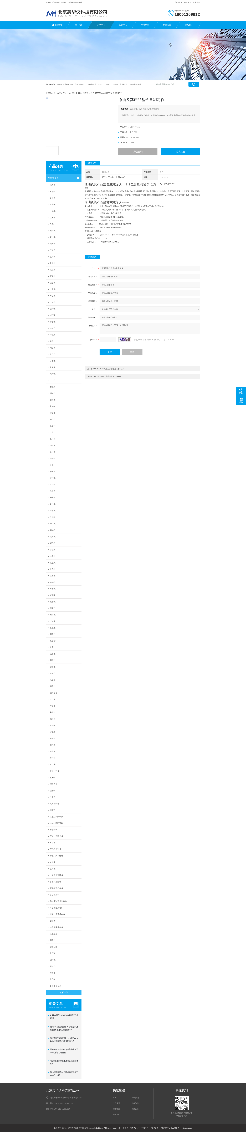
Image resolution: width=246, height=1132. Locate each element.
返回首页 (178, 2)
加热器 (52, 582)
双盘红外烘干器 (56, 816)
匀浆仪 (52, 296)
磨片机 (52, 237)
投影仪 (52, 797)
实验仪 (52, 667)
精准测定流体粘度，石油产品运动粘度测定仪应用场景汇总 (64, 1039)
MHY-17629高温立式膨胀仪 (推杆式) (109, 369)
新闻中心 (123, 25)
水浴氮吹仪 (54, 895)
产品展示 (116, 1103)
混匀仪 (52, 738)
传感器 (52, 335)
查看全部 (64, 992)
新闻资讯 (135, 1103)
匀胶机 (52, 589)
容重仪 (52, 810)
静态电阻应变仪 (56, 927)
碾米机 (52, 602)
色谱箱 (52, 680)
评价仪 (52, 706)
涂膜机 (52, 510)
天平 (52, 465)
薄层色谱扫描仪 (56, 888)
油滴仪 (52, 419)
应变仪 (52, 576)
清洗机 (52, 725)
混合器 (52, 439)
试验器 (52, 719)
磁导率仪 (53, 693)
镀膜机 (52, 595)
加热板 (52, 400)
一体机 (52, 211)
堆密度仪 (53, 830)
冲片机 (52, 523)
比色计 (52, 432)
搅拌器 (52, 569)
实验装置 (53, 947)
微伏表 (52, 764)
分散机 (52, 367)
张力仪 (52, 497)
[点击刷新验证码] (124, 339)
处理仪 (52, 628)
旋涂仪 (52, 328)
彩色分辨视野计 (56, 856)
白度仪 (52, 361)
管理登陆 (154, 1128)
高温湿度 (53, 934)
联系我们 (196, 2)
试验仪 (52, 654)
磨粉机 (52, 504)
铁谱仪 (52, 413)
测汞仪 (52, 634)
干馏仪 (52, 322)
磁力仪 (52, 243)
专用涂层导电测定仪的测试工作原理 (64, 1017)
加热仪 (52, 745)
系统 (52, 224)
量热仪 (52, 191)
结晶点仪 (53, 784)
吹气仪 (52, 380)
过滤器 (52, 302)
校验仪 (52, 673)
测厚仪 (52, 660)
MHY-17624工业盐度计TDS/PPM (107, 376)
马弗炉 (52, 204)
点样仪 (52, 256)
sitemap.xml (187, 1128)
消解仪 (52, 393)
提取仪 (52, 198)
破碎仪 (52, 869)
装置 (52, 341)
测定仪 (85, 93)
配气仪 (52, 543)
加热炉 (52, 921)
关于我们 (79, 25)
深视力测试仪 (55, 849)
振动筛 (52, 641)
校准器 (52, 471)
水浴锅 (52, 289)
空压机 (52, 953)
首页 (59, 93)
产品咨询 (138, 151)
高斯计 (52, 426)
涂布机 (52, 615)
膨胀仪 (52, 452)
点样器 (52, 758)
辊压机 (52, 536)
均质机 (52, 445)
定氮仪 (52, 732)
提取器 (52, 270)
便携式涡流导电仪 (57, 914)
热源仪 (52, 491)
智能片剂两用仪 (56, 836)
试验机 (52, 621)
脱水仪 (52, 283)
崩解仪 (52, 530)
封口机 (52, 699)
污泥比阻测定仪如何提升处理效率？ (64, 1062)
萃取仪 (52, 550)
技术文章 (145, 25)
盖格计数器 (54, 771)
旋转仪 (52, 309)
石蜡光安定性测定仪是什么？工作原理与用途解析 (64, 1051)
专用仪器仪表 (55, 986)
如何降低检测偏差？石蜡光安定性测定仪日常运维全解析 (64, 1028)
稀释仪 (52, 458)
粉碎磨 (52, 517)
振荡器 (52, 966)
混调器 (52, 263)
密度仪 (52, 712)
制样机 (52, 960)
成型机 (52, 563)
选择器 (52, 217)
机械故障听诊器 (56, 823)
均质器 (52, 348)
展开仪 (52, 777)
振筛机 (52, 230)
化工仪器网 (174, 1128)
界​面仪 (52, 843)
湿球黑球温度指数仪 (58, 901)
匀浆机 (52, 862)
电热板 (52, 406)
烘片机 (52, 478)
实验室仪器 (76, 93)
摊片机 (52, 374)
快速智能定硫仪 (56, 875)
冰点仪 (52, 185)
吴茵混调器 (54, 803)
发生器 (52, 387)
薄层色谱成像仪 (56, 908)
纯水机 (52, 751)
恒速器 (52, 276)
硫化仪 (52, 484)
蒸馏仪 (52, 608)
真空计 (52, 647)
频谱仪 (52, 790)
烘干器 (52, 556)
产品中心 (101, 25)
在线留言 (187, 2)
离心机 (52, 979)
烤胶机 (52, 315)
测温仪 (52, 940)
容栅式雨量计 (55, 882)
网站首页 (59, 25)
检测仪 (52, 973)
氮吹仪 (52, 354)
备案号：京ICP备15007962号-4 (135, 1128)
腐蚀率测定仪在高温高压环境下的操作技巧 (64, 1073)
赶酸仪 (52, 250)
